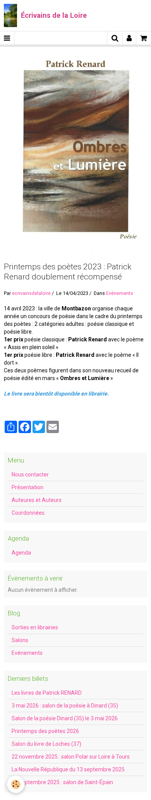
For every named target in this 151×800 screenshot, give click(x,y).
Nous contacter (30, 474)
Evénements (119, 293)
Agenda (21, 553)
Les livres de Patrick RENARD (47, 693)
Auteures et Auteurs (37, 500)
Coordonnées (28, 513)
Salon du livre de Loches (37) (46, 744)
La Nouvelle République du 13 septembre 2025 (68, 769)
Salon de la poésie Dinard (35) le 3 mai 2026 (65, 718)
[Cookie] (15, 784)
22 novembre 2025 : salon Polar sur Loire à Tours (71, 757)
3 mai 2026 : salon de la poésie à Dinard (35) (65, 705)
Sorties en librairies (35, 627)
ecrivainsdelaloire (31, 293)
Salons (20, 640)
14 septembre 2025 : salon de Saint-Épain (62, 782)
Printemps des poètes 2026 (45, 731)
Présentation (27, 487)
